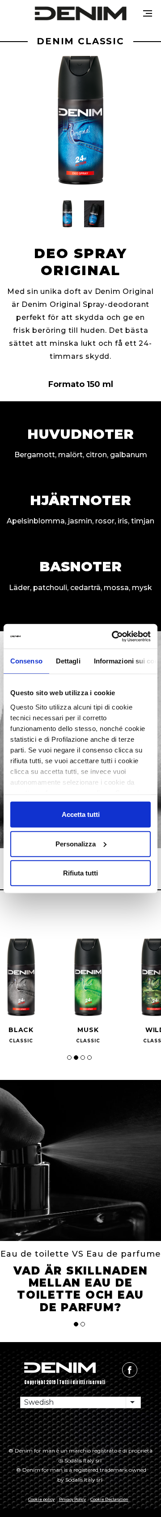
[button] (67, 213)
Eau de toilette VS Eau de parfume (80, 1254)
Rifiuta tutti (80, 873)
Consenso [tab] (26, 661)
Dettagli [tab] (68, 661)
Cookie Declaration (109, 1499)
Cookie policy (41, 1499)
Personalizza (75, 843)
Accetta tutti (81, 814)
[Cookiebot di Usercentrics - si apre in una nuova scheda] (113, 636)
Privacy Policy (72, 1499)
